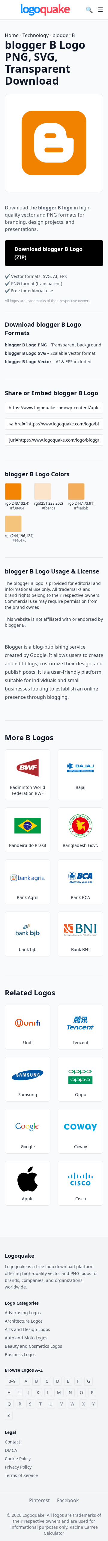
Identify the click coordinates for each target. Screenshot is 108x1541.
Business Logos (20, 1354)
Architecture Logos (24, 1321)
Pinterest (39, 1500)
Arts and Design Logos (27, 1329)
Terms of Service (21, 1475)
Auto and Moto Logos (26, 1338)
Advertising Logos (23, 1312)
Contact (12, 1442)
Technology (35, 35)
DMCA (11, 1450)
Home (12, 35)
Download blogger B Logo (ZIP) (48, 253)
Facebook (68, 1500)
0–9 (12, 1381)
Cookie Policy (18, 1458)
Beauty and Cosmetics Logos (33, 1346)
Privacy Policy (18, 1467)
